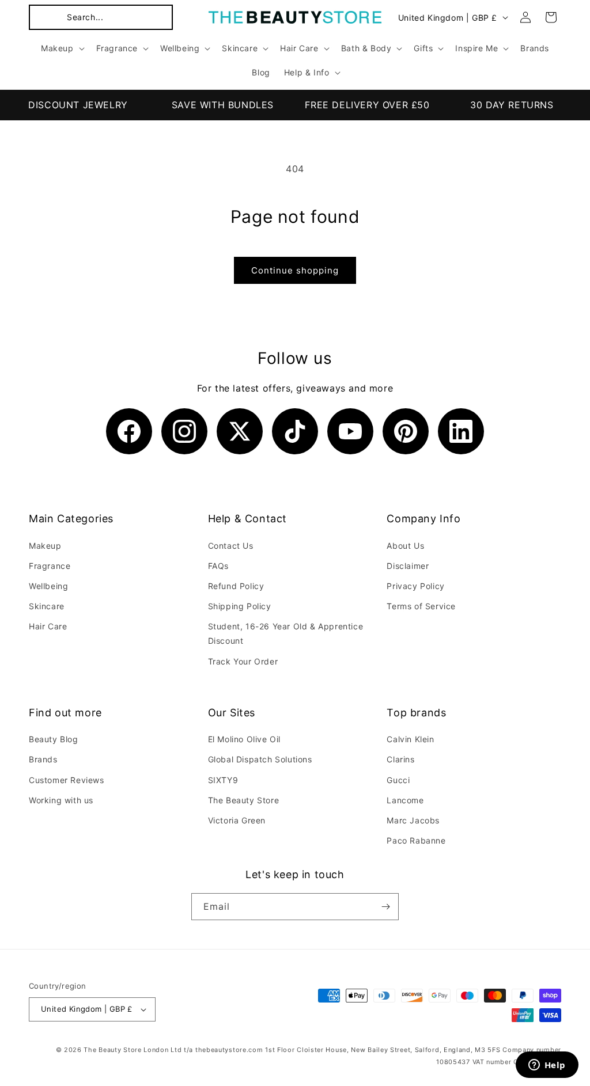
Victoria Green (237, 820)
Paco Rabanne (416, 840)
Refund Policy (236, 586)
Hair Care (48, 626)
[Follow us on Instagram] (184, 431)
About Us (405, 545)
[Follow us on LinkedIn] (461, 431)
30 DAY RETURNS (511, 105)
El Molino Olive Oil (244, 739)
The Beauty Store (243, 800)
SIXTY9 (223, 780)
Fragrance (49, 566)
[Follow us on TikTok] (295, 431)
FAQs (218, 566)
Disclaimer (408, 566)
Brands (43, 759)
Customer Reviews (66, 780)
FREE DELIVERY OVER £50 (367, 105)
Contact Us (231, 545)
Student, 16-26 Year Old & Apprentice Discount (286, 633)
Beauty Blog (53, 739)
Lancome (405, 800)
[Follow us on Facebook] (129, 431)
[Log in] (525, 17)
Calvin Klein (410, 739)
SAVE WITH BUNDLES (223, 105)
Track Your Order (243, 661)
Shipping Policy (239, 606)
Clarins (400, 759)
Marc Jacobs (413, 820)
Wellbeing (48, 586)
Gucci (398, 780)
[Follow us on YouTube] (350, 431)
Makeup (45, 545)
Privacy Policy (415, 586)
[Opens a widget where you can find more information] (546, 1065)
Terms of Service (421, 606)
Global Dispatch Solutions (260, 759)
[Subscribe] (385, 906)
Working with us (61, 800)
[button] (101, 17)
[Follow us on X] (240, 431)
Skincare (47, 606)
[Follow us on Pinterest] (406, 431)
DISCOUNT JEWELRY (78, 105)
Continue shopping (295, 270)
